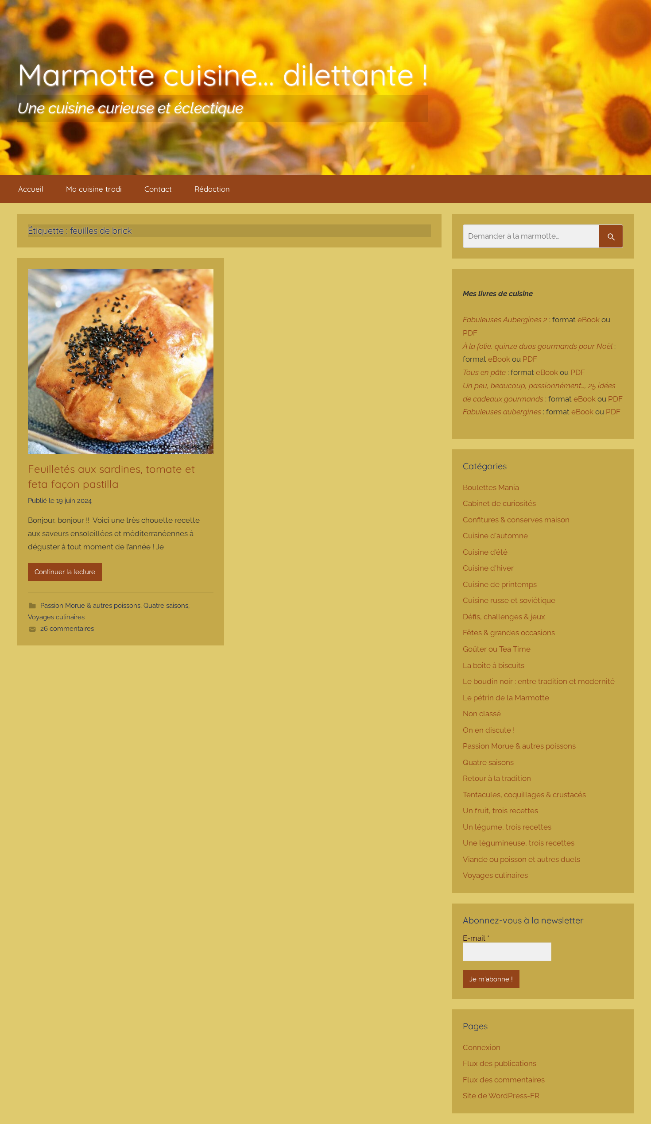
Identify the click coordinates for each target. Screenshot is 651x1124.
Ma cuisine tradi (94, 188)
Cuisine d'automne (495, 535)
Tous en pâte (484, 372)
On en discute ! (489, 730)
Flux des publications (499, 1063)
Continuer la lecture (65, 572)
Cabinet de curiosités (499, 503)
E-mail (476, 938)
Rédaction (212, 188)
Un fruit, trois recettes (500, 810)
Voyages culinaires (56, 617)
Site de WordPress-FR (501, 1095)
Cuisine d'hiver (488, 568)
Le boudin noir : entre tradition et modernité (539, 681)
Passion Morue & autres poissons (90, 606)
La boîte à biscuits (493, 665)
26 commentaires (67, 629)
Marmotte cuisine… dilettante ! (222, 74)
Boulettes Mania (491, 487)
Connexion (481, 1047)
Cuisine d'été (485, 552)
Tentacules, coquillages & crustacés (524, 794)
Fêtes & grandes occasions (509, 632)
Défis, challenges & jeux (504, 616)
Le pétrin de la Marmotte (506, 697)
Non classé (482, 713)
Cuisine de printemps (500, 584)
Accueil (30, 188)
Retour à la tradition (497, 778)
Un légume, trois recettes (507, 827)
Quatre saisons (165, 606)
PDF (470, 332)
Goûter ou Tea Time (497, 649)
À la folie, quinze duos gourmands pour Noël (537, 346)
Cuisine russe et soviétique (509, 600)
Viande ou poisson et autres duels (521, 859)
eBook (588, 319)
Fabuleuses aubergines (502, 411)
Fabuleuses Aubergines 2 (505, 319)
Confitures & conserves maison (516, 519)
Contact (158, 188)
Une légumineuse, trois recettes (518, 842)
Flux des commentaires (504, 1079)
